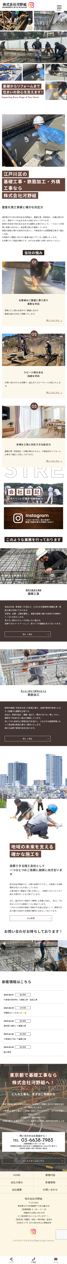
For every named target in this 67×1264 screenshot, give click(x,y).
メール (55, 1262)
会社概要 (31, 918)
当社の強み (17, 1182)
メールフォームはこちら (33, 1160)
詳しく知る (28, 634)
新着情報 (50, 1182)
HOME (16, 1175)
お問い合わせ (50, 1189)
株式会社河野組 (33, 1198)
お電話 (33, 1262)
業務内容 (50, 1175)
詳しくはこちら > (54, 320)
